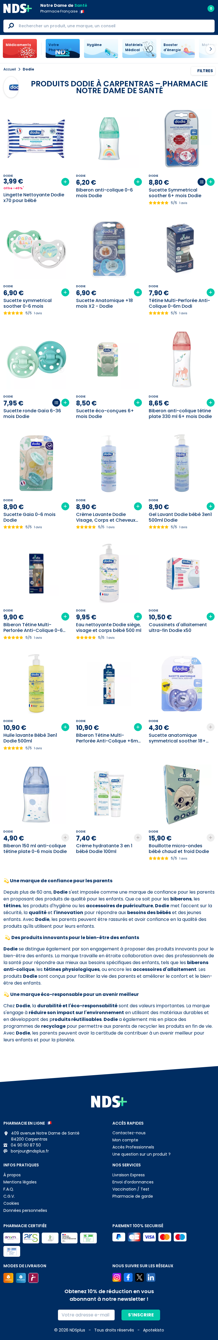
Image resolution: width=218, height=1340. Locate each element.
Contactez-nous (129, 1133)
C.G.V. (9, 1196)
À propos (12, 1175)
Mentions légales (20, 1182)
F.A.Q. (8, 1189)
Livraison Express (128, 1175)
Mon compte (125, 1140)
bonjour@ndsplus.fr (29, 1151)
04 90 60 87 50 (25, 1145)
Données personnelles (25, 1210)
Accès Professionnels (133, 1147)
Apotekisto (153, 1330)
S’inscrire (141, 1315)
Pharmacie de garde (132, 1196)
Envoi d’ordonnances (133, 1182)
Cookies (11, 1203)
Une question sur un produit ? (141, 1154)
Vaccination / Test (130, 1189)
